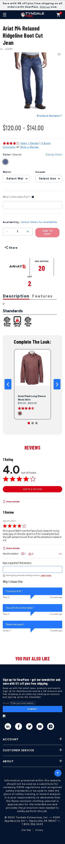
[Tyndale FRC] (32, 14)
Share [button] (13, 247)
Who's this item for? (16, 196)
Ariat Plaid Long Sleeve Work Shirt (32, 398)
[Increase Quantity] (29, 231)
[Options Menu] (60, 554)
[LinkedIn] (8, 727)
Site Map (26, 830)
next (57, 384)
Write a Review (29, 147)
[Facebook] (18, 727)
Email (7, 703)
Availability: (11, 222)
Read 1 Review (29, 143)
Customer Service (18, 750)
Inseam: (40, 172)
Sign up (45, 6)
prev (8, 384)
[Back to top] (57, 772)
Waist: (7, 172)
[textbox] (32, 569)
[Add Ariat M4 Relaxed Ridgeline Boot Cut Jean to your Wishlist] (59, 54)
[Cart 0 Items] (58, 15)
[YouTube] (40, 727)
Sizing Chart (54, 154)
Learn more (46, 575)
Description (16, 295)
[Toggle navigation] (4, 14)
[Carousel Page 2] (33, 423)
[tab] (17, 296)
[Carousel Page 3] (36, 423)
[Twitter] (29, 727)
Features (42, 295)
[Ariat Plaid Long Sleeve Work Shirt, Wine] (20, 413)
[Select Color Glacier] (7, 161)
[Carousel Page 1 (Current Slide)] (29, 423)
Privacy (40, 830)
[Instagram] (50, 727)
